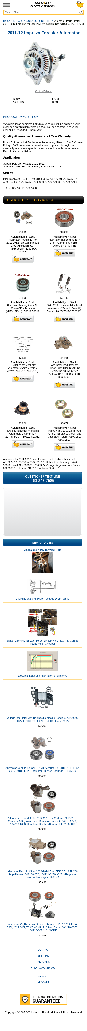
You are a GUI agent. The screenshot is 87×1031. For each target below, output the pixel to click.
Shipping (44, 955)
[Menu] (6, 5)
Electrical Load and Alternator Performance (42, 675)
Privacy (43, 976)
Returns (43, 961)
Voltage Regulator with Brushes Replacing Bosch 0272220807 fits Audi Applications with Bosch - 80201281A (42, 719)
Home (6, 21)
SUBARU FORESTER (39, 21)
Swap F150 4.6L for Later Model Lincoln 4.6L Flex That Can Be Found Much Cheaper (43, 642)
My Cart (43, 982)
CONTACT (44, 949)
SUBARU (18, 21)
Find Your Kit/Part (43, 967)
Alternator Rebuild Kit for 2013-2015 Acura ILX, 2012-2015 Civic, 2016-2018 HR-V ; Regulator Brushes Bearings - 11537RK (42, 770)
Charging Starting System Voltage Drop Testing (42, 598)
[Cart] (80, 4)
